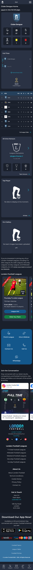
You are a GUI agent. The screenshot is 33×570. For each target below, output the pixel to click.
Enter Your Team (15, 317)
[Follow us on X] (12, 439)
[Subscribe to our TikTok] (21, 439)
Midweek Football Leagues (16, 453)
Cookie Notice (16, 479)
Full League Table (24, 132)
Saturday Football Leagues (16, 459)
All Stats (25, 215)
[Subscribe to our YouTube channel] (25, 439)
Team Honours (23, 174)
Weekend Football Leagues (16, 456)
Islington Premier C (16, 156)
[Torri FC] (5, 66)
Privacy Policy (16, 482)
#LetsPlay (16, 436)
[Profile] (30, 2)
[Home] (2, 2)
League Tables (16, 549)
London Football (16, 432)
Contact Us (16, 485)
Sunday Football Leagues (16, 462)
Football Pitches (17, 553)
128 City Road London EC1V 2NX (16, 506)
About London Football (16, 473)
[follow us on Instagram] (7, 439)
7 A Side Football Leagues (17, 450)
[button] (28, 148)
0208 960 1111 (16, 499)
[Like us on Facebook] (16, 439)
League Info (15, 311)
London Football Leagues (11, 274)
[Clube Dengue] (5, 59)
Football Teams (16, 545)
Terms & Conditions (16, 476)
